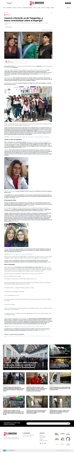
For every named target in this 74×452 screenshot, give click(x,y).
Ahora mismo (8, 7)
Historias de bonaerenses (27, 7)
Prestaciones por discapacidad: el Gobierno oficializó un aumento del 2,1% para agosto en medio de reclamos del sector (13, 389)
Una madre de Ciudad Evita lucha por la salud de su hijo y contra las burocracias (27, 326)
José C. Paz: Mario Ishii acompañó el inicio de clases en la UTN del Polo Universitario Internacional (21, 364)
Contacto (41, 439)
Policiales (20, 7)
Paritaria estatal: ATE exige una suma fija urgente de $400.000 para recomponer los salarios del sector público (60, 352)
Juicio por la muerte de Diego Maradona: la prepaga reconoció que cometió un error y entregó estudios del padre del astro (59, 365)
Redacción (41, 435)
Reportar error (42, 437)
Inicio (4, 7)
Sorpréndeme (9, 3)
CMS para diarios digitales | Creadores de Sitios (64, 450)
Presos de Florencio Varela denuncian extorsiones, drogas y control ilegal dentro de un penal (36, 412)
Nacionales (48, 7)
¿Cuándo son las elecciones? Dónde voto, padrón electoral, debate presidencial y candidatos (29, 136)
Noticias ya (14, 7)
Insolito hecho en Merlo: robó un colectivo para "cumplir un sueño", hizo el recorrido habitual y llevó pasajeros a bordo (13, 412)
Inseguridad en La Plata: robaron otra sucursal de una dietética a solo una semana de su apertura (59, 412)
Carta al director (43, 436)
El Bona (38, 7)
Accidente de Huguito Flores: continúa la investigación (21, 254)
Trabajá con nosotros (43, 440)
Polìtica (34, 7)
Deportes (43, 7)
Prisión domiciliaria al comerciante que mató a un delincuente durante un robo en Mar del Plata (60, 388)
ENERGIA (52, 7)
